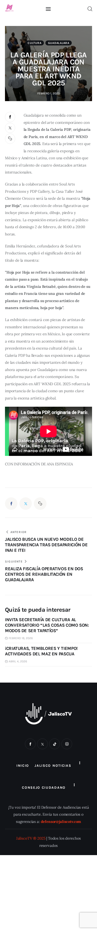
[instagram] (66, 744)
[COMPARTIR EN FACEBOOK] (10, 117)
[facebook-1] (30, 744)
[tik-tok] (54, 744)
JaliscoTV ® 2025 (31, 838)
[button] (10, 139)
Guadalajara (58, 43)
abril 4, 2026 (18, 661)
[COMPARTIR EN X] (10, 128)
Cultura (34, 43)
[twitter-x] (42, 744)
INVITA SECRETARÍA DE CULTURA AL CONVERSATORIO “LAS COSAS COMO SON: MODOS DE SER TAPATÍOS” (47, 625)
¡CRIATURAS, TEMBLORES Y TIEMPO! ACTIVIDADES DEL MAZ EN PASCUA (41, 651)
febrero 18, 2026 (21, 638)
